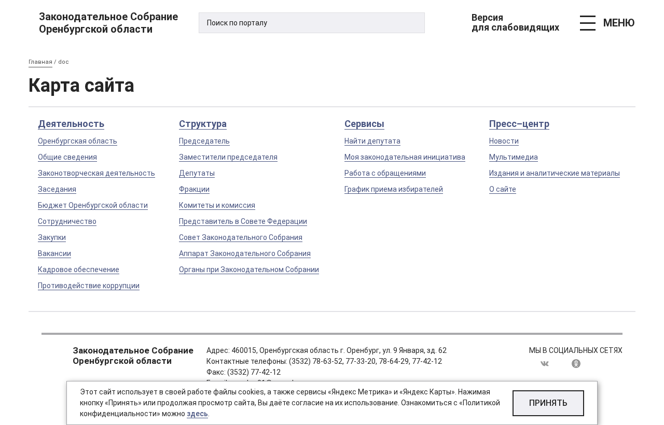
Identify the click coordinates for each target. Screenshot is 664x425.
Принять (548, 403)
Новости (504, 141)
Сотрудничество (67, 221)
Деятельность (71, 123)
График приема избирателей (393, 189)
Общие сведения (67, 157)
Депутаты (197, 173)
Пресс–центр (519, 123)
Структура (203, 123)
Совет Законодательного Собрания (240, 237)
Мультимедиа (513, 157)
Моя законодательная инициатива (404, 157)
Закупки (52, 237)
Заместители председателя (228, 157)
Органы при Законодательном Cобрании (249, 269)
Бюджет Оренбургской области (93, 205)
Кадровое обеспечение (78, 269)
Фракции (194, 189)
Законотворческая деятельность (96, 173)
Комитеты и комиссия (217, 205)
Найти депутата (372, 141)
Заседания (57, 189)
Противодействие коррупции (89, 285)
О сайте (502, 189)
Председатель (204, 141)
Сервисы (364, 123)
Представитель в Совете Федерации (243, 221)
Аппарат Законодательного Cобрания (245, 253)
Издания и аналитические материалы (554, 173)
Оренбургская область (77, 141)
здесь (197, 413)
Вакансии (54, 253)
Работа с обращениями (385, 173)
